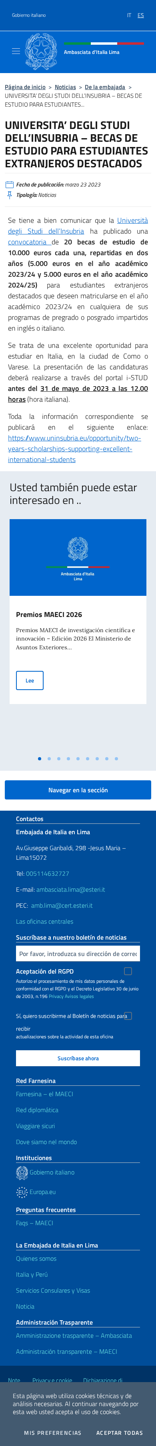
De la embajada (105, 86)
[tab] (39, 758)
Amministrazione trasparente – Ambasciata (74, 1335)
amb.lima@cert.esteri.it (62, 905)
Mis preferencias (53, 1433)
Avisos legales (79, 996)
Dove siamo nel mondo (46, 1141)
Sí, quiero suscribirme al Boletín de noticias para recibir (71, 1017)
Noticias (65, 86)
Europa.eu (42, 1191)
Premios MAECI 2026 (49, 614)
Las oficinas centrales (44, 921)
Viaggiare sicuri (35, 1126)
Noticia (25, 1306)
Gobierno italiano (29, 15)
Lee (35, 680)
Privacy (56, 996)
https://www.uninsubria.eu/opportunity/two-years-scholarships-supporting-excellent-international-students (74, 448)
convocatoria (30, 241)
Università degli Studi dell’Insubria (78, 225)
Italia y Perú (32, 1274)
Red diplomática (37, 1110)
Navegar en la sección (78, 790)
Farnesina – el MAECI (44, 1094)
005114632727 (47, 873)
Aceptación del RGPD (45, 971)
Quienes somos (36, 1258)
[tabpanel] (78, 635)
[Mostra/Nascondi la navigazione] (16, 51)
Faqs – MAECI (34, 1223)
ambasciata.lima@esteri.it (70, 889)
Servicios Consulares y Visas (53, 1290)
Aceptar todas (119, 1433)
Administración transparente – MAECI (66, 1351)
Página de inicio (25, 86)
